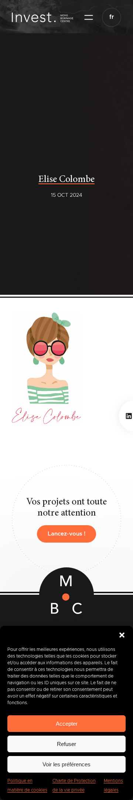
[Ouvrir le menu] (88, 17)
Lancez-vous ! (67, 534)
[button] (122, 635)
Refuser (66, 744)
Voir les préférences (66, 764)
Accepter (67, 723)
